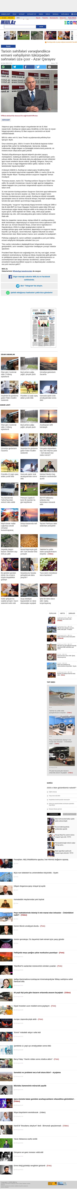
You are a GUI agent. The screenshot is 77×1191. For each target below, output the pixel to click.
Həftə (62, 613)
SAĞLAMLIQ (65, 14)
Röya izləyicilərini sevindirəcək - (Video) (30, 1112)
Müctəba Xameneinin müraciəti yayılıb (30, 1086)
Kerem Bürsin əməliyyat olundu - (29, 926)
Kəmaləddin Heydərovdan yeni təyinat (29, 899)
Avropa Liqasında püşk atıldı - (28, 1019)
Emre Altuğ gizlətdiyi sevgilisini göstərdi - (33, 1166)
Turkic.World (72, 18)
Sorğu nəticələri (69, 814)
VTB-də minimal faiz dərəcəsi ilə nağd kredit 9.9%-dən (19, 116)
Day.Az (38, 18)
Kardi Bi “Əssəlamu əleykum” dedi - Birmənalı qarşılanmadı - (41, 1126)
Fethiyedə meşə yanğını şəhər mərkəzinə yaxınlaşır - (39, 953)
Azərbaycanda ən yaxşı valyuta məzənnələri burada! (62, 42)
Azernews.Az (54, 18)
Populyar (52, 613)
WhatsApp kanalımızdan (22, 271)
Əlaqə (4, 17)
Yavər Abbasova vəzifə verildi (25, 1139)
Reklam (10, 17)
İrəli (76, 35)
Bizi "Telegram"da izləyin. (31, 286)
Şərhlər (72, 613)
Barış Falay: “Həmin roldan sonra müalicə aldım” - (36, 1059)
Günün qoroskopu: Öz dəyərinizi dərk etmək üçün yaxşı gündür (39, 939)
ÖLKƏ (14, 14)
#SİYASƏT (6, 120)
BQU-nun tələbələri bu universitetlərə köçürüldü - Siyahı (36, 873)
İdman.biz (63, 18)
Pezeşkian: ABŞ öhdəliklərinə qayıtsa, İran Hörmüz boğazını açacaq (41, 860)
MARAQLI (56, 14)
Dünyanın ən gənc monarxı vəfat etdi (28, 1152)
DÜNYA (48, 14)
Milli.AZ (8, 22)
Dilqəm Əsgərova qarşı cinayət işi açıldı (29, 886)
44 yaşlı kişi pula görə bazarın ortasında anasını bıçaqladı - (42, 993)
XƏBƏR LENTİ (5, 14)
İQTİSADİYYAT (31, 14)
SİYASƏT (22, 14)
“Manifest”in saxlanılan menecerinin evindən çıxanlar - (38, 966)
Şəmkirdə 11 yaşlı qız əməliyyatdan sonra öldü (32, 1046)
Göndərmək (53, 814)
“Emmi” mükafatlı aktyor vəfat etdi (27, 1032)
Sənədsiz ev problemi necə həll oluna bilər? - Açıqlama (37, 1072)
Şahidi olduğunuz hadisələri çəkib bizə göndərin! (31, 293)
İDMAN (41, 14)
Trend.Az (45, 18)
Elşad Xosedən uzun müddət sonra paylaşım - (35, 1006)
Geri (1, 35)
